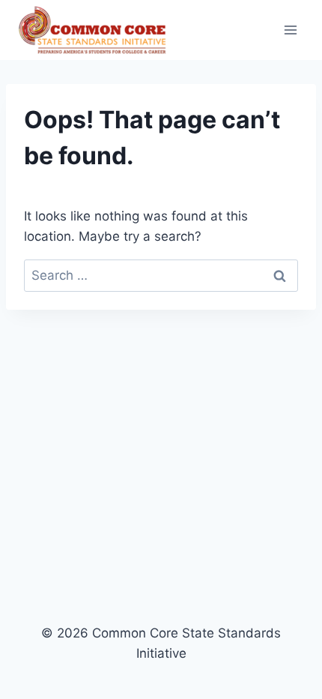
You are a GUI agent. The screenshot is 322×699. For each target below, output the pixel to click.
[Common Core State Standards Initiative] (93, 30)
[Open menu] (290, 29)
